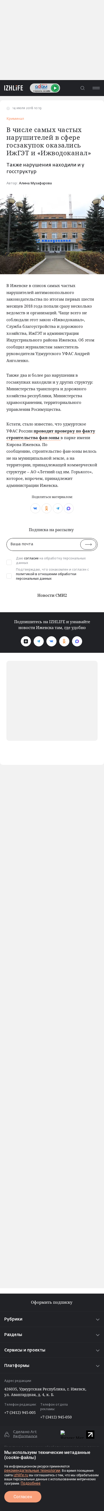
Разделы (13, 1335)
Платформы (16, 1366)
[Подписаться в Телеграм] (39, 641)
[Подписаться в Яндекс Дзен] (26, 641)
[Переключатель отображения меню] (96, 88)
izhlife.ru (21, 1475)
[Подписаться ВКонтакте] (51, 641)
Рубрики (13, 1319)
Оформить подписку (52, 1302)
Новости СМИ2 (52, 595)
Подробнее (31, 1483)
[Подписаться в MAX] (77, 641)
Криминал (15, 119)
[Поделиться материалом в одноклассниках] (46, 508)
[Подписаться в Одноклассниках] (64, 641)
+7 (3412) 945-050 (56, 1416)
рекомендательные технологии (32, 1470)
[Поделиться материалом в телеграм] (58, 508)
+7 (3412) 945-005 (20, 1412)
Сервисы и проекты (24, 1350)
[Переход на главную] (11, 88)
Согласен (23, 1496)
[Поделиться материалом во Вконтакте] (35, 508)
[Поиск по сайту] (82, 88)
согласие (31, 558)
